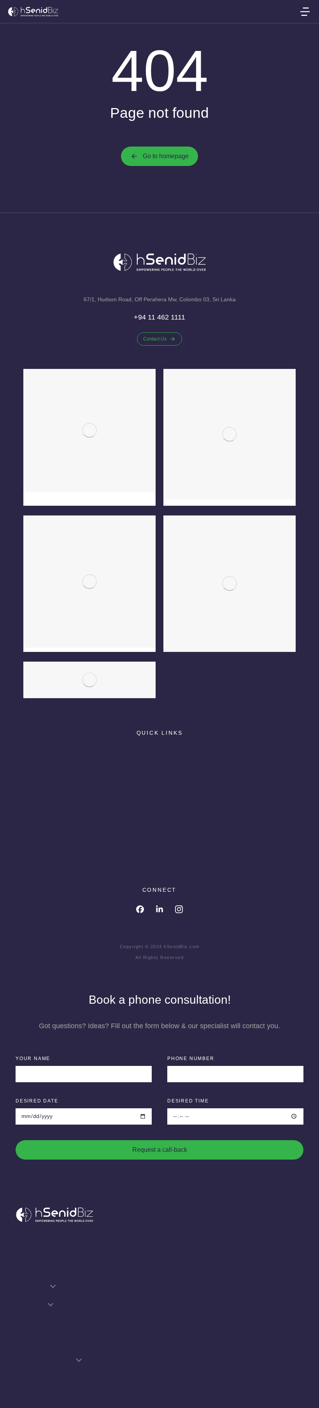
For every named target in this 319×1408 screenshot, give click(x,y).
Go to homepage (166, 156)
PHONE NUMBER (190, 1058)
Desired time (188, 1101)
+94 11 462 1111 (159, 317)
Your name (33, 1058)
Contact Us (155, 339)
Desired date (37, 1101)
